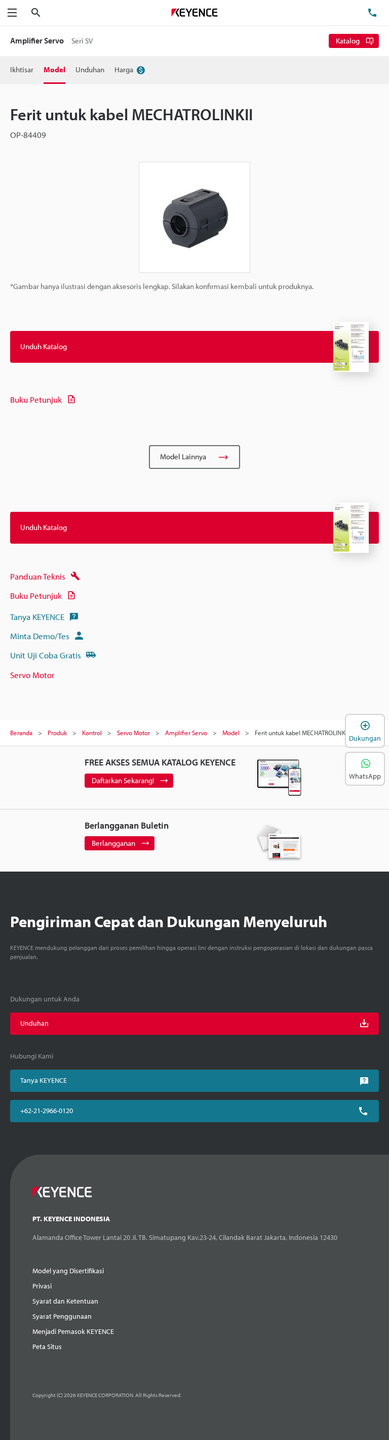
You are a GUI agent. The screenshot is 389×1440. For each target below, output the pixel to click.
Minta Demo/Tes (39, 636)
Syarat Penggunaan (62, 1316)
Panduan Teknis (37, 576)
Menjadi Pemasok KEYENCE (73, 1331)
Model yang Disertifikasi (68, 1270)
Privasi (42, 1285)
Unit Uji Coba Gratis (45, 655)
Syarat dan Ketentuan (65, 1301)
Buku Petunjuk (36, 399)
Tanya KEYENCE (37, 616)
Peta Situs (47, 1346)
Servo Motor (32, 674)
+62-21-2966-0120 (46, 1110)
